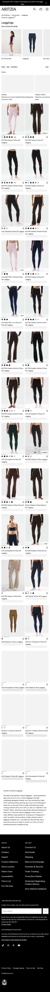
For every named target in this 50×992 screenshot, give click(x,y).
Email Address (7, 911)
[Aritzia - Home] (8, 9)
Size (8, 67)
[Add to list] (23, 137)
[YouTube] (18, 945)
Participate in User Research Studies (14, 940)
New (22, 270)
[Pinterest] (13, 945)
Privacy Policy (6, 924)
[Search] (34, 9)
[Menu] (47, 9)
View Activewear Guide (9, 26)
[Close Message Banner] (46, 3)
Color (3, 67)
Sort (47, 67)
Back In (45, 133)
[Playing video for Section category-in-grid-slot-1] (32, 90)
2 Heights (44, 452)
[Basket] (41, 9)
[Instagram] (8, 945)
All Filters (14, 67)
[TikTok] (2, 945)
